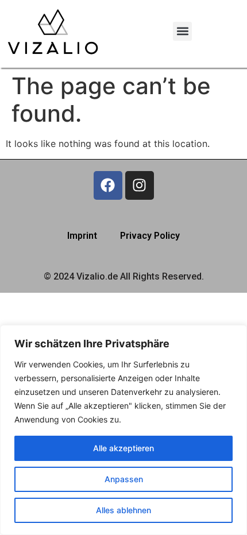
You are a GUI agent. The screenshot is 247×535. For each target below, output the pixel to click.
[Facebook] (108, 185)
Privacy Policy (150, 235)
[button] (182, 31)
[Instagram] (139, 185)
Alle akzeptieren (123, 448)
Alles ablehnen (123, 510)
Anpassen (124, 479)
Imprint (82, 235)
